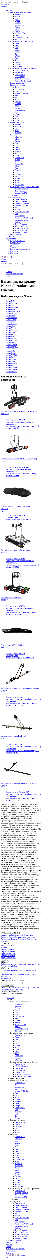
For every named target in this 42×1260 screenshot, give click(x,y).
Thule (17, 60)
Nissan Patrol (10, 322)
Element (18, 23)
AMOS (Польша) (21, 70)
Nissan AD (10, 336)
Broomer (18, 14)
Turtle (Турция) (21, 224)
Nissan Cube (10, 351)
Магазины (10, 236)
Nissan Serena (11, 349)
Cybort (17, 21)
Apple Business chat (8, 954)
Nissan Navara (11, 320)
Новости (14, 939)
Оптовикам (14, 251)
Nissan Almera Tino (13, 311)
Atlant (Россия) (21, 201)
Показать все (20, 1004)
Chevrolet (18, 137)
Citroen (17, 139)
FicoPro (18, 104)
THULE (18, 39)
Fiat (16, 143)
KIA (16, 153)
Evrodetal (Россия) (22, 212)
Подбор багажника (13, 234)
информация (11, 239)
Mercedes (18, 162)
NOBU (17, 35)
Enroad (17, 17)
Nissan (17, 166)
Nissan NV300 (11, 355)
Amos (17, 44)
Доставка (14, 245)
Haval (17, 147)
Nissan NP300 (11, 328)
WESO (17, 56)
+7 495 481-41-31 (7, 257)
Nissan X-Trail (11, 301)
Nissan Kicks (10, 353)
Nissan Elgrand (11, 372)
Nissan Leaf (10, 357)
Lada (17, 156)
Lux (16, 19)
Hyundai (18, 151)
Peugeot (18, 170)
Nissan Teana (11, 332)
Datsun (17, 141)
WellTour (18, 66)
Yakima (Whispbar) (22, 93)
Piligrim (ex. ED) (21, 37)
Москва (4, 259)
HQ (16, 46)
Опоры (18, 108)
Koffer (17, 31)
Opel (17, 168)
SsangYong (19, 176)
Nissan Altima (11, 361)
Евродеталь (19, 25)
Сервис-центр (15, 243)
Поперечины (20, 110)
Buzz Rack (19, 73)
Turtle (17, 54)
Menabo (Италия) (21, 189)
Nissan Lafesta (11, 338)
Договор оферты (7, 990)
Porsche (18, 172)
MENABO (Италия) (23, 81)
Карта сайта (19, 990)
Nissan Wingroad (12, 347)
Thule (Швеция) (21, 191)
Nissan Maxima (11, 314)
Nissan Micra (10, 316)
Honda (17, 149)
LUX (17, 50)
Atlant (17, 27)
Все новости (6, 979)
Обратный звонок (8, 952)
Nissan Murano (11, 318)
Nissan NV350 (11, 345)
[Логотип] (5, 4)
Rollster (18, 52)
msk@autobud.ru (7, 949)
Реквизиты (22, 939)
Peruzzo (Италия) (21, 220)
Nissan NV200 (11, 370)
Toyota (17, 183)
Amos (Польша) (21, 199)
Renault (18, 174)
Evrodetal (18, 127)
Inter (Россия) (20, 75)
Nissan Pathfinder (12, 307)
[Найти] (2, 266)
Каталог (4, 935)
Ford (16, 145)
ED (16, 97)
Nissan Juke (10, 334)
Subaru (17, 178)
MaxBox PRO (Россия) (24, 218)
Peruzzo (18, 64)
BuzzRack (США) (22, 205)
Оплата (13, 247)
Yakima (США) (21, 193)
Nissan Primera (11, 324)
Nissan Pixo (10, 365)
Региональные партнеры (20, 249)
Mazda (17, 160)
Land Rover (19, 158)
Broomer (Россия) (22, 203)
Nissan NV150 (11, 367)
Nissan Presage (11, 363)
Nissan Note (10, 305)
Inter (16, 48)
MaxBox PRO (20, 33)
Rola (16, 116)
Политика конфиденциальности (13, 987)
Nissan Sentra (11, 359)
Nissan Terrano (11, 330)
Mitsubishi (19, 164)
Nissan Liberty (11, 343)
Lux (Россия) (20, 77)
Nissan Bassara (11, 340)
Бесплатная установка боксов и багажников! (18, 970)
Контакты (14, 253)
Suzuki (17, 120)
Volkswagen (19, 185)
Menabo (18, 114)
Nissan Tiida (10, 326)
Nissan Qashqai (11, 303)
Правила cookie (33, 987)
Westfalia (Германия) (23, 226)
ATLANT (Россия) (22, 79)
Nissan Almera (11, 309)
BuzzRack (19, 62)
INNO (17, 29)
